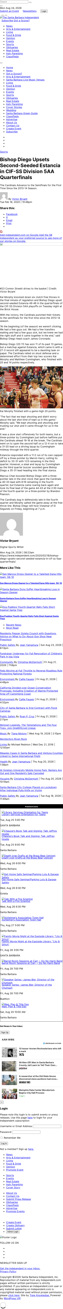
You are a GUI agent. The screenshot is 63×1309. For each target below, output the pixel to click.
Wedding (11, 110)
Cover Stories (14, 107)
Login (44, 11)
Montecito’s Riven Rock (13, 739)
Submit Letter (14, 1228)
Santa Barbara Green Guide (22, 113)
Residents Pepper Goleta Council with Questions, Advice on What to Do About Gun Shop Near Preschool (28, 636)
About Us (11, 122)
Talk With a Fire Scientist (16, 901)
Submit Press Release (18, 1199)
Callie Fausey (26, 679)
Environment (7, 679)
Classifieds (12, 56)
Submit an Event (9, 11)
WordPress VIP (12, 1298)
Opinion (10, 38)
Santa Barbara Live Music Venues (25, 79)
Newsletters (30, 11)
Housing (5, 778)
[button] (31, 1052)
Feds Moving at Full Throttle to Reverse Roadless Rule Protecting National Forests (31, 672)
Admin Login (12, 1232)
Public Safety (8, 644)
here (30, 1117)
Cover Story (13, 1187)
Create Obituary (15, 1225)
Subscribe (8, 20)
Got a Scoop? (22, 20)
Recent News (13, 624)
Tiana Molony (19, 733)
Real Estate (12, 50)
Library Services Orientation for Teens (24, 814)
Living (9, 32)
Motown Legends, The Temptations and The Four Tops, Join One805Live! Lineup (28, 726)
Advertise (11, 119)
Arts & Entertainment (18, 29)
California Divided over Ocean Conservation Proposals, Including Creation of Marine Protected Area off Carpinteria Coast (29, 690)
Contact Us (12, 125)
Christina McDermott (30, 662)
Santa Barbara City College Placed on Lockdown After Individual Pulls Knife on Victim (28, 789)
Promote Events (15, 1211)
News (9, 25)
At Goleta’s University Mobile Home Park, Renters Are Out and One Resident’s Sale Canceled (31, 772)
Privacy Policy (8, 1271)
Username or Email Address (16, 1126)
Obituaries (12, 47)
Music (3, 733)
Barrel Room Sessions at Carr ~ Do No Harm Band (31, 963)
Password (5, 1131)
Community (7, 662)
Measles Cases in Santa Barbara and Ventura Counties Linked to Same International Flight (31, 755)
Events (10, 41)
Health (4, 761)
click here (13, 1295)
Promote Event (14, 1169)
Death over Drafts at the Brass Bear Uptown (27, 857)
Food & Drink (13, 35)
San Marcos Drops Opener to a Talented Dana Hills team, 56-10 (31, 583)
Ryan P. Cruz (27, 716)
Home (9, 67)
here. (31, 1149)
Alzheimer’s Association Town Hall (21, 919)
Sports (10, 44)
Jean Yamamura (29, 644)
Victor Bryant (19, 198)
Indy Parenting (14, 53)
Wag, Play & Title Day (14, 1006)
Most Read (12, 627)
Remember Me (11, 1137)
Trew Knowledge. (40, 1295)
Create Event (13, 128)
